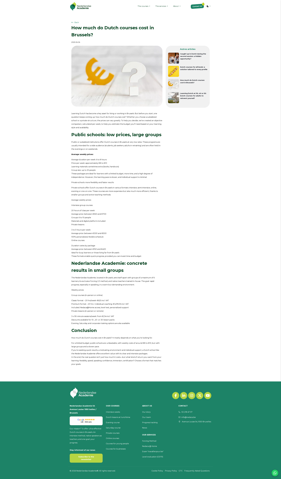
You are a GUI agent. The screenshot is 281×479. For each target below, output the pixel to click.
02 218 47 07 (186, 412)
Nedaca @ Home (149, 446)
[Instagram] (191, 395)
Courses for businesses (116, 449)
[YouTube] (207, 395)
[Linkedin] (183, 395)
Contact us (197, 6)
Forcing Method (149, 441)
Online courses (112, 438)
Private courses (112, 433)
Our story (146, 412)
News (144, 428)
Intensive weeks (113, 412)
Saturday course (113, 428)
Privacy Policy (171, 471)
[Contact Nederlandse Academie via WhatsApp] (275, 473)
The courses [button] (143, 6)
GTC (181, 471)
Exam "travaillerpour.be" (153, 451)
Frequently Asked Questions (197, 471)
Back (76, 22)
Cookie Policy (157, 471)
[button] (208, 6)
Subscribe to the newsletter (86, 458)
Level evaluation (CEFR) (152, 457)
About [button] (176, 6)
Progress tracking (150, 422)
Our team (146, 417)
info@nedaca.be (188, 417)
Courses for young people (117, 444)
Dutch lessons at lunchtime (118, 417)
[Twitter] (199, 395)
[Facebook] (175, 395)
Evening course (113, 422)
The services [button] (161, 6)
